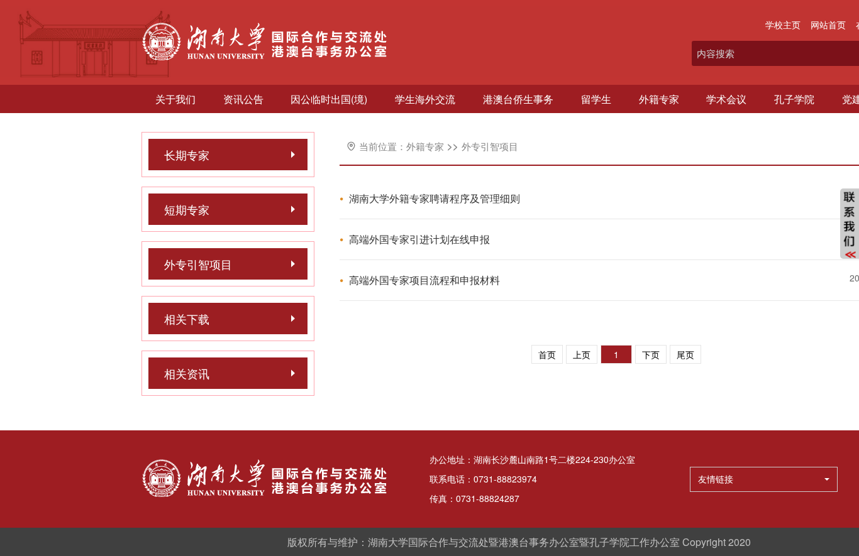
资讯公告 (243, 99)
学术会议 (726, 99)
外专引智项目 (490, 146)
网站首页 (828, 24)
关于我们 (175, 99)
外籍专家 (659, 99)
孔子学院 (794, 99)
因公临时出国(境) (329, 99)
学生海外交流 (425, 99)
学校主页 (783, 24)
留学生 (596, 99)
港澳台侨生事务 (518, 99)
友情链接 (715, 478)
